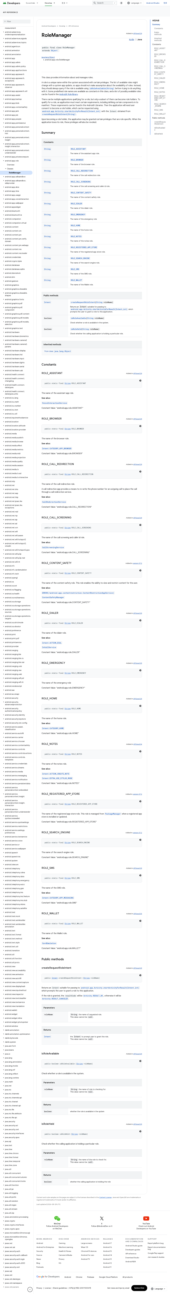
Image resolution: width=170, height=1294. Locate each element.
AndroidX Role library (68, 94)
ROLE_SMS (75, 269)
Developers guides (132, 1250)
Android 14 (107, 1255)
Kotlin (131, 39)
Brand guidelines (60, 1288)
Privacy (61, 1259)
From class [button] (58, 351)
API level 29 (137, 33)
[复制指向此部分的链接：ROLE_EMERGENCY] (67, 663)
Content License (105, 1197)
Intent (47, 302)
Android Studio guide (133, 1246)
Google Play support (156, 1253)
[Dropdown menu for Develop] (55, 3)
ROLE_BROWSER (77, 160)
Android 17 (107, 1243)
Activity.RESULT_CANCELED (55, 999)
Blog (38, 1263)
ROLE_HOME (75, 225)
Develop (48, 3)
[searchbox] (16, 21)
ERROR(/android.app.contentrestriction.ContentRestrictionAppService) (78, 593)
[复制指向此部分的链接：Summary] (57, 132)
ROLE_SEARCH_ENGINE (80, 258)
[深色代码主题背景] (140, 380)
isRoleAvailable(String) (102, 88)
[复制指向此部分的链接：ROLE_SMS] (56, 868)
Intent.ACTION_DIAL (51, 643)
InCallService (49, 647)
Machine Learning (66, 1247)
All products (128, 1277)
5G (60, 1263)
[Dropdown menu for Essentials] (38, 3)
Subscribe (139, 1288)
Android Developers (49, 26)
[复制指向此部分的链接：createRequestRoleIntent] (73, 968)
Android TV (85, 1259)
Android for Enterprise (45, 1247)
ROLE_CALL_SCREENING (81, 182)
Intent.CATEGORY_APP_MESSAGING (58, 898)
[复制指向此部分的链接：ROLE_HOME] (59, 698)
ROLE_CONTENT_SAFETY (81, 192)
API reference (10, 12)
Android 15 (107, 1251)
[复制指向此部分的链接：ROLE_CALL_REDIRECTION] (76, 464)
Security (39, 1251)
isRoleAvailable (78, 318)
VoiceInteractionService (54, 403)
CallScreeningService (53, 547)
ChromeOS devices (88, 1251)
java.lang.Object (48, 57)
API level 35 (137, 914)
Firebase (90, 1277)
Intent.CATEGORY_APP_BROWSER (56, 448)
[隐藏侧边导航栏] (30, 1289)
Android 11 (107, 1267)
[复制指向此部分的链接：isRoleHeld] (56, 1124)
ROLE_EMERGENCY (78, 214)
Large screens (86, 1243)
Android (39, 1243)
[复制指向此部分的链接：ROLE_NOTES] (60, 744)
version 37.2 (137, 563)
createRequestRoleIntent (83, 302)
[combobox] (104, 3)
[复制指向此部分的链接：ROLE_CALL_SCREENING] (73, 517)
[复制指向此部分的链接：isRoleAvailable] (61, 1053)
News (38, 1259)
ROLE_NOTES (76, 236)
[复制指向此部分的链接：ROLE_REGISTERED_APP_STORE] (82, 794)
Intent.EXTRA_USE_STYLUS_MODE (57, 778)
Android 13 (107, 1259)
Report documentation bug (157, 1248)
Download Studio (132, 1257)
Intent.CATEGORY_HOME (53, 728)
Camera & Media (65, 1255)
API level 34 (137, 744)
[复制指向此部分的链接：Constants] (58, 364)
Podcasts (40, 1267)
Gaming (62, 1243)
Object (54, 50)
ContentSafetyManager (53, 597)
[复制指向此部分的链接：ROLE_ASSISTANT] (64, 373)
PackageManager (113, 814)
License (48, 1288)
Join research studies (156, 1257)
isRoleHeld (76, 329)
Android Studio (153, 3)
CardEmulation (49, 943)
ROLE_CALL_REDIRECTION (82, 171)
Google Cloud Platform (108, 1277)
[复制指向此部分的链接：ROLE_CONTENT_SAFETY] (73, 563)
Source (39, 1255)
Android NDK (130, 1261)
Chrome (79, 1277)
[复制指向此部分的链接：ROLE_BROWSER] (64, 418)
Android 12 (107, 1263)
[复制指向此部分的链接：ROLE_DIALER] (60, 613)
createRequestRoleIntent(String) (58, 114)
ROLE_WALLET (76, 280)
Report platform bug (156, 1243)
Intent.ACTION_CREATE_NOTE (55, 774)
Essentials (30, 3)
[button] (16, 27)
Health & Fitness (65, 1251)
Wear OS (84, 1247)
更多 (63, 3)
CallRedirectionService (54, 502)
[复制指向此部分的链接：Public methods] (66, 959)
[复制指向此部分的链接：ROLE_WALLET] (61, 913)
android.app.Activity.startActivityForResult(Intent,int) (71, 111)
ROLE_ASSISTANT (78, 149)
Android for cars (87, 1255)
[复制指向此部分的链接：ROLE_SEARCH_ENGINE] (72, 832)
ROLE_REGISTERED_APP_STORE (84, 247)
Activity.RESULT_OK (93, 996)
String (47, 149)
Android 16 (107, 1247)
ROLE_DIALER (76, 203)
